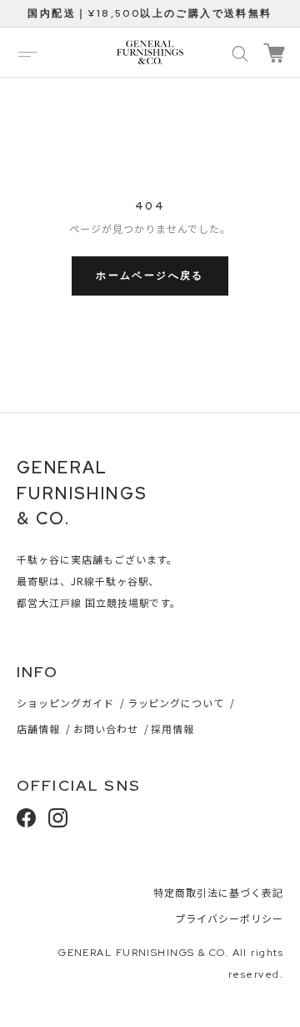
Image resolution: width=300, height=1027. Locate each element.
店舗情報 (38, 728)
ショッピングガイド (65, 703)
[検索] (240, 52)
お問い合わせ (105, 728)
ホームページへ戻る (150, 275)
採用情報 (172, 728)
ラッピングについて (176, 703)
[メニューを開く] (27, 53)
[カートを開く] (274, 53)
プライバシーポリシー (229, 918)
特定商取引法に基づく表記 (218, 892)
